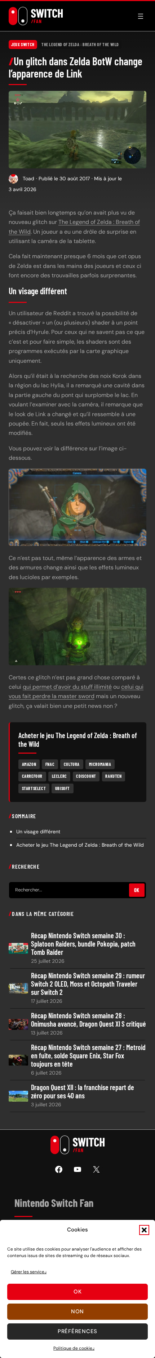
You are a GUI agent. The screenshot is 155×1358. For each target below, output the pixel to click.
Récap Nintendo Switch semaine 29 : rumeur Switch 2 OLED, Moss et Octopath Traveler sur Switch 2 (88, 983)
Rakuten (113, 776)
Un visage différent (38, 831)
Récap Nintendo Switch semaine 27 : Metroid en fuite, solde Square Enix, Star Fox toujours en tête (88, 1055)
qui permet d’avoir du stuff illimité (67, 687)
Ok (78, 1291)
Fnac (49, 764)
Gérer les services (28, 1272)
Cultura (72, 764)
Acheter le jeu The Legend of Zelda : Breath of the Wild (80, 845)
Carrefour (32, 776)
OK (137, 890)
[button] (144, 1230)
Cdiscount (86, 776)
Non (77, 1311)
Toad (28, 178)
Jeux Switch (23, 44)
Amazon (29, 764)
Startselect (34, 788)
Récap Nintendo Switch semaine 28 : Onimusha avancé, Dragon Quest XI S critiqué (88, 1019)
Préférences (77, 1331)
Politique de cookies (73, 1348)
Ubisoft (62, 788)
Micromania (100, 764)
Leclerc (59, 776)
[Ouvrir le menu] (140, 16)
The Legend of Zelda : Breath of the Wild (80, 44)
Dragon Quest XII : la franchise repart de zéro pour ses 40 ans (82, 1091)
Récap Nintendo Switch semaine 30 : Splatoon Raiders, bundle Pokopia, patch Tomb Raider (83, 943)
